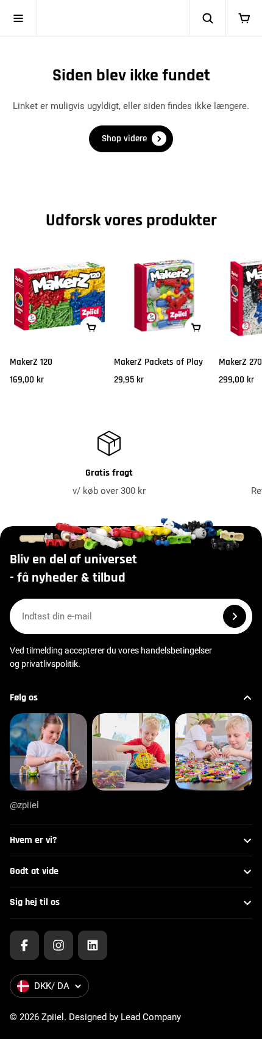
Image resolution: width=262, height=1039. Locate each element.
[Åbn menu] (18, 18)
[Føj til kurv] (91, 327)
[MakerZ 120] (59, 295)
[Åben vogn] (243, 18)
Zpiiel (52, 1017)
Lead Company (151, 1017)
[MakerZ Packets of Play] (163, 295)
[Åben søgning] (207, 18)
